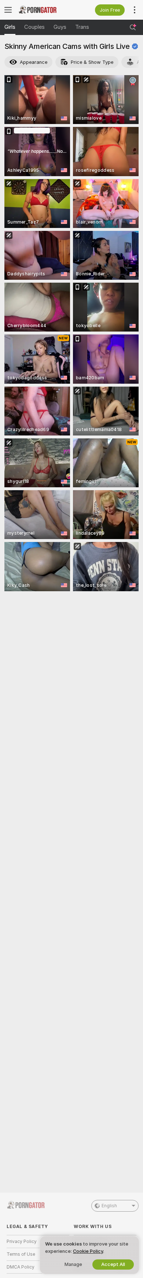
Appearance (33, 62)
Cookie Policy (88, 1251)
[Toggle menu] (8, 10)
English (109, 1205)
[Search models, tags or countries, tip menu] (132, 27)
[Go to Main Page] (44, 10)
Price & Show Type (92, 62)
